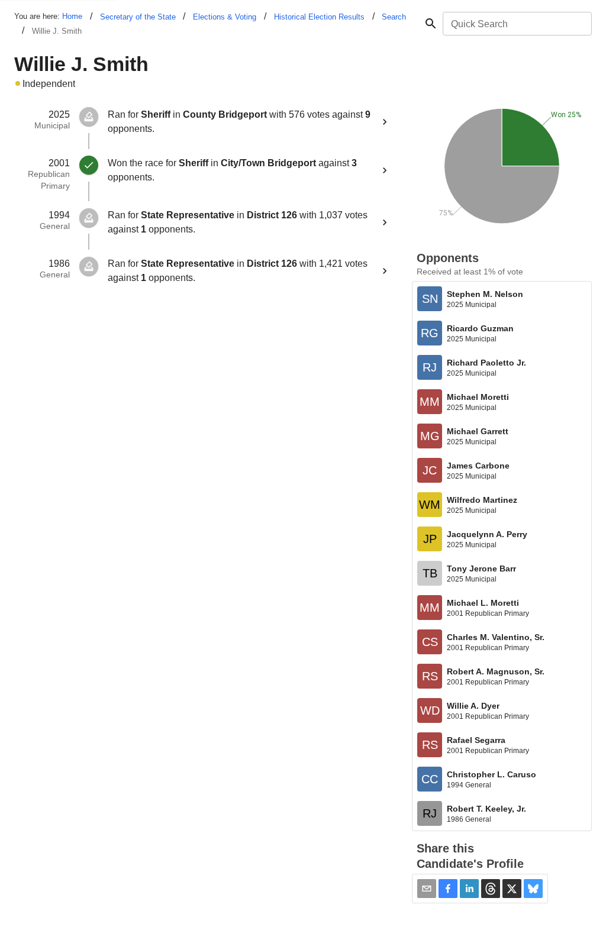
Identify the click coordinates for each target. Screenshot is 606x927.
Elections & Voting (224, 16)
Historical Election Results (319, 16)
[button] (448, 888)
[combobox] (516, 23)
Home (72, 16)
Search (394, 16)
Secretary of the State (138, 16)
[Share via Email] (426, 888)
